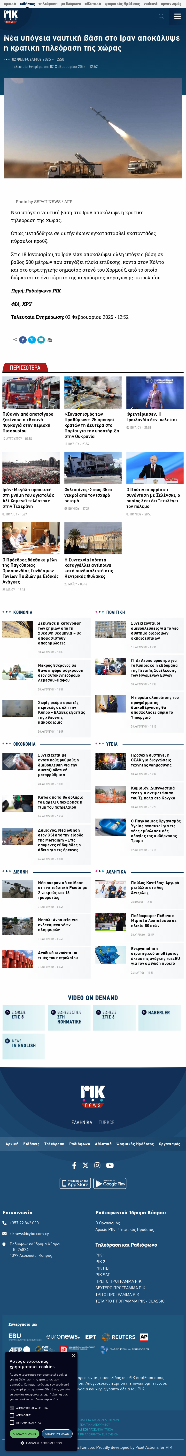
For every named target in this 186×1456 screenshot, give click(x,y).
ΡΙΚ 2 (100, 1262)
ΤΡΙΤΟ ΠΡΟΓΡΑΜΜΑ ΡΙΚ (117, 1295)
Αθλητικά (103, 1144)
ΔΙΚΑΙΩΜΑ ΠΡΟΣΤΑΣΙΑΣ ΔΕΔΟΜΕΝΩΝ (95, 1420)
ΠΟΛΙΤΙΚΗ (115, 612)
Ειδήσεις (31, 1144)
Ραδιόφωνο (79, 1144)
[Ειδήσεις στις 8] (23, 1017)
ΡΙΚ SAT (102, 1275)
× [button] (73, 1356)
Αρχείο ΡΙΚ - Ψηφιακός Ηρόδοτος (124, 1230)
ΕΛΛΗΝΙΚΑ (81, 1122)
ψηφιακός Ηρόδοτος (122, 4)
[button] (12, 1408)
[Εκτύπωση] (49, 339)
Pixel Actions (147, 1448)
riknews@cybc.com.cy (29, 1234)
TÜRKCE (107, 1122)
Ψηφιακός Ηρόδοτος (135, 1144)
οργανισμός (171, 4)
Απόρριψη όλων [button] (57, 1433)
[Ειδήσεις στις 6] (114, 1017)
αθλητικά (93, 4)
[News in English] (23, 1046)
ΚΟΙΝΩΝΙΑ (22, 612)
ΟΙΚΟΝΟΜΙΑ (24, 744)
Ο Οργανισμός (107, 1223)
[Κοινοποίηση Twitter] (32, 340)
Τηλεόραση (54, 1144)
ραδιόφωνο (71, 4)
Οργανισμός (169, 1144)
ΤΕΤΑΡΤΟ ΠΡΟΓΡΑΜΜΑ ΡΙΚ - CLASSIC (130, 1301)
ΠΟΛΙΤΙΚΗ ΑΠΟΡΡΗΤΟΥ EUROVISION (94, 1434)
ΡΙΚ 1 (100, 1255)
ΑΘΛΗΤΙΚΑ (116, 872)
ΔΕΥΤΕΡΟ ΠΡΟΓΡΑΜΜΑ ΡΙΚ (120, 1288)
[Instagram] (97, 1166)
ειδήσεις (27, 4)
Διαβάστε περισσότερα (46, 1399)
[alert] (41, 1401)
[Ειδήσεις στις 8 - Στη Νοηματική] (69, 1017)
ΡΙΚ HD (101, 1269)
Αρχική (12, 1144)
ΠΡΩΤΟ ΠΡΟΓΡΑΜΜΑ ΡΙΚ (118, 1282)
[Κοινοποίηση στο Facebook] (23, 340)
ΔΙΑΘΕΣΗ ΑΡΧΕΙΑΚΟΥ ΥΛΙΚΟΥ (95, 1429)
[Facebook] (75, 1166)
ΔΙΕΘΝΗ (20, 872)
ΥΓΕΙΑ (112, 744)
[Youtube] (110, 1166)
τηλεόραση (48, 4)
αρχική (10, 4)
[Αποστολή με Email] (41, 340)
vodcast (150, 4)
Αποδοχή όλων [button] (24, 1433)
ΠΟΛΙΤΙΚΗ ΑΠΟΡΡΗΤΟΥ (95, 1425)
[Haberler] (159, 1017)
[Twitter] (85, 1166)
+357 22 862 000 (24, 1223)
